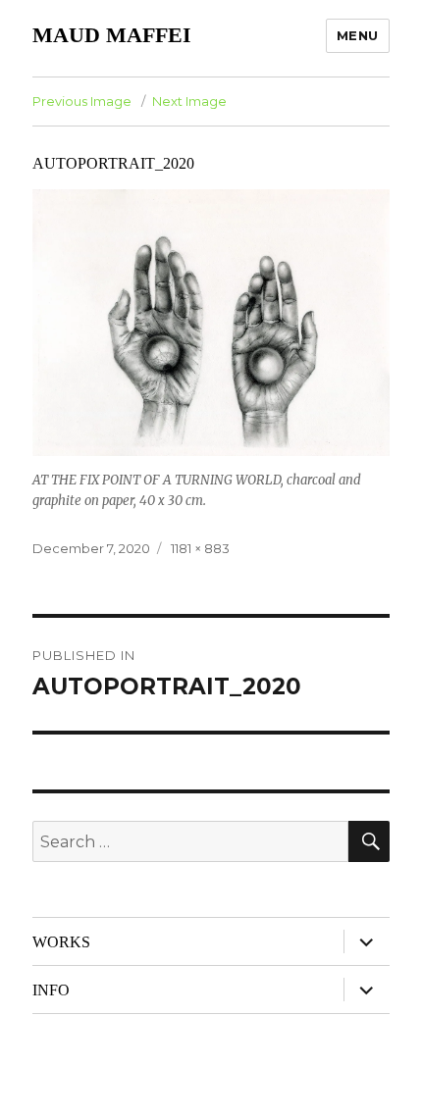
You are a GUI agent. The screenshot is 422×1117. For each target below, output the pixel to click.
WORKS (61, 942)
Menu (358, 35)
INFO (51, 990)
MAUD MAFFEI (111, 35)
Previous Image (82, 101)
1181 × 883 (200, 548)
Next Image (189, 101)
